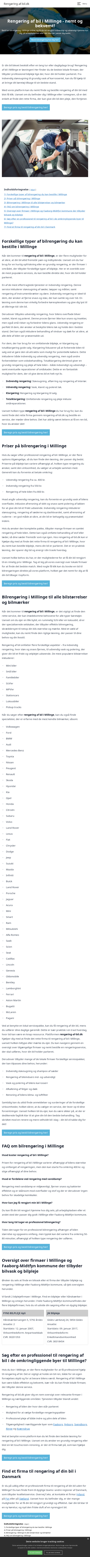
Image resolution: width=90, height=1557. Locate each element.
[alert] (45, 1547)
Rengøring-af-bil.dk (16, 4)
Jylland (80, 1494)
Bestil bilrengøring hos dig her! (45, 39)
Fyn (7, 1498)
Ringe (9, 1428)
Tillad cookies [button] (35, 1552)
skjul (33, 189)
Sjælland (24, 1498)
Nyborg (68, 1424)
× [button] (88, 1539)
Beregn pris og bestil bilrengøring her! (26, 107)
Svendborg (80, 1424)
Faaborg (58, 1424)
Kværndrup (23, 1428)
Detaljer (69, 1548)
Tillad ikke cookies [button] (53, 1552)
